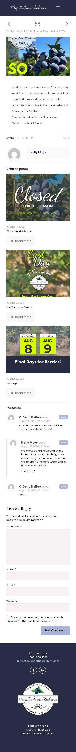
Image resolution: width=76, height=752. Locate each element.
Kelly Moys (32, 31)
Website (11, 601)
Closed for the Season (19, 231)
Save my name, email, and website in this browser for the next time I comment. (34, 619)
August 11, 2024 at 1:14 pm (36, 446)
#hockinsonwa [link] (50, 117)
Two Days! (12, 383)
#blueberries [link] (19, 123)
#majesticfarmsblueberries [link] (27, 117)
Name (11, 569)
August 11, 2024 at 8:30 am (34, 421)
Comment (14, 526)
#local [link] (38, 123)
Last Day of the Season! (19, 307)
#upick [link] (30, 123)
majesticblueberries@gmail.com (38, 661)
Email (10, 585)
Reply (63, 417)
